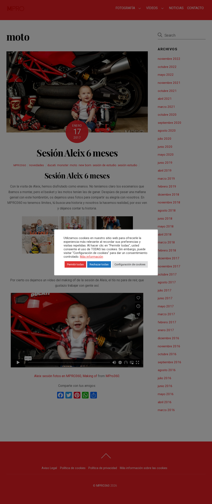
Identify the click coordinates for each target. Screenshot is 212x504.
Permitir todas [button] (75, 264)
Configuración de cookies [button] (129, 264)
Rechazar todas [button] (99, 264)
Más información (91, 257)
